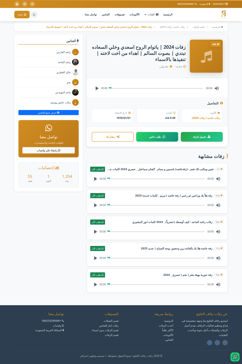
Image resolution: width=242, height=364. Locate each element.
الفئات (151, 14)
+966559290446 (186, 3)
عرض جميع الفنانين (47, 112)
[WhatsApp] (32, 4)
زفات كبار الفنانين (109, 325)
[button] (97, 88)
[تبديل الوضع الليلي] (34, 14)
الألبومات (134, 14)
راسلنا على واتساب (47, 150)
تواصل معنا (91, 14)
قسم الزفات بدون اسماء (105, 330)
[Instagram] (24, 4)
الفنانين (106, 14)
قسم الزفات (198, 26)
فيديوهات (120, 14)
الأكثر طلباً (167, 330)
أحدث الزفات (166, 325)
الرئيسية (167, 14)
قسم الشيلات (111, 321)
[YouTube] (17, 4)
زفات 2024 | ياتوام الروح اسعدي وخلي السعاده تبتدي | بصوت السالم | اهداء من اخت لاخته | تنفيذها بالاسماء (99, 26)
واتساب (57, 325)
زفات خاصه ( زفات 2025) (172, 26)
